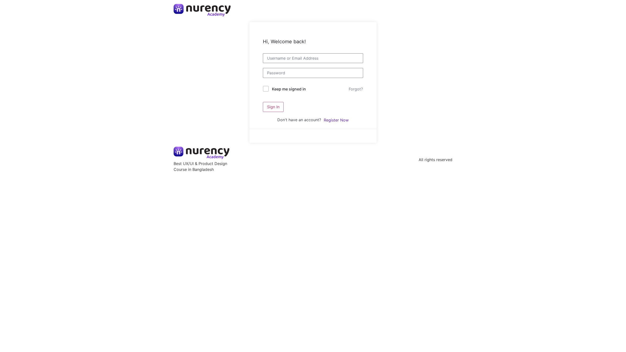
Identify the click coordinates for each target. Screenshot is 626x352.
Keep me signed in (289, 89)
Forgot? (356, 89)
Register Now (336, 120)
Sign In (273, 106)
